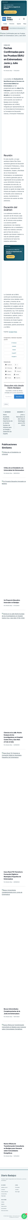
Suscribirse (19, 396)
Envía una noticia (4, 1210)
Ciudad (5, 23)
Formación (7, 45)
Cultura (2, 1202)
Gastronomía (3, 1206)
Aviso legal (17, 1191)
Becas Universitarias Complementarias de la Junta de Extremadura (12, 1011)
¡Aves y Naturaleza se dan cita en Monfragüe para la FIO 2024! (20, 418)
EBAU (6, 404)
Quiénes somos (4, 1187)
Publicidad (3, 1195)
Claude (14, 349)
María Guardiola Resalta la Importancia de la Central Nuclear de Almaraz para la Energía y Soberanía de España (8, 422)
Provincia (11, 23)
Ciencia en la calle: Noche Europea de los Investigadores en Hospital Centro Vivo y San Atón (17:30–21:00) (13, 737)
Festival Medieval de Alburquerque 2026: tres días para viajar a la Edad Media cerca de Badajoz (18, 28)
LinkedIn (14, 346)
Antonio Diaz (9, 70)
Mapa (24, 23)
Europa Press (13, 332)
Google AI (14, 356)
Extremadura (3, 1208)
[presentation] (14, 458)
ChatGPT (14, 353)
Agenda (19, 23)
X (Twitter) (14, 342)
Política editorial (4, 1191)
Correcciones (4, 1193)
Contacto (3, 1189)
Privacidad (17, 1187)
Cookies (17, 1189)
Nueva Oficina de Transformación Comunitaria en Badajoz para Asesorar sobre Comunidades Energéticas (14, 1148)
